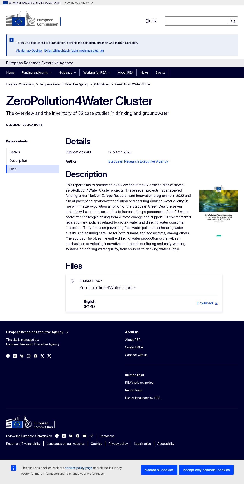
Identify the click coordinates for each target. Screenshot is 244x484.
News (144, 72)
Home (10, 72)
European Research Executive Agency (64, 84)
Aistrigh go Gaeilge (29, 50)
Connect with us (136, 355)
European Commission (20, 84)
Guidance (65, 72)
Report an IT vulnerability (23, 443)
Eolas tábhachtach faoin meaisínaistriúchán (74, 50)
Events (160, 72)
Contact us (107, 436)
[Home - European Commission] (37, 19)
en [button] (154, 21)
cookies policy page (78, 468)
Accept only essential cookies (206, 470)
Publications (101, 84)
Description (18, 161)
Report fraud (133, 390)
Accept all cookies (159, 470)
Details (14, 152)
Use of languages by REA (143, 398)
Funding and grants (35, 72)
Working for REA (95, 72)
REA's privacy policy (139, 382)
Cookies (96, 443)
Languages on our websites (66, 443)
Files (12, 169)
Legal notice (142, 443)
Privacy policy (118, 443)
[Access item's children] (52, 72)
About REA (125, 72)
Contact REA (134, 347)
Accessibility (165, 443)
